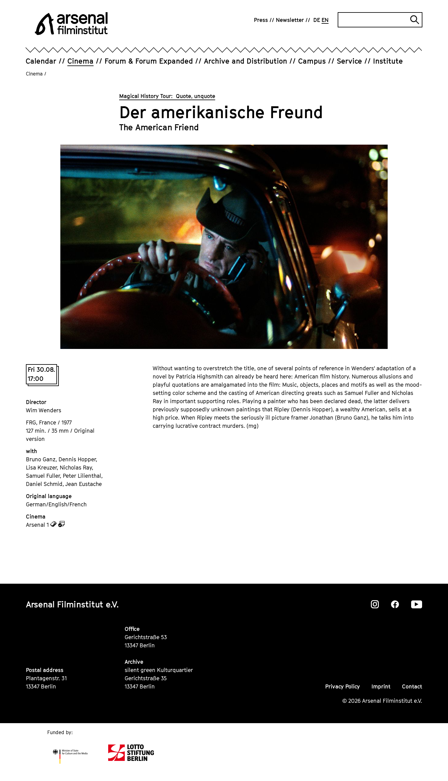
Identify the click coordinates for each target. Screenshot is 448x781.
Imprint (381, 686)
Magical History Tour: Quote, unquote (167, 96)
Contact (412, 686)
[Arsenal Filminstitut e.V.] (71, 23)
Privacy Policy (342, 686)
